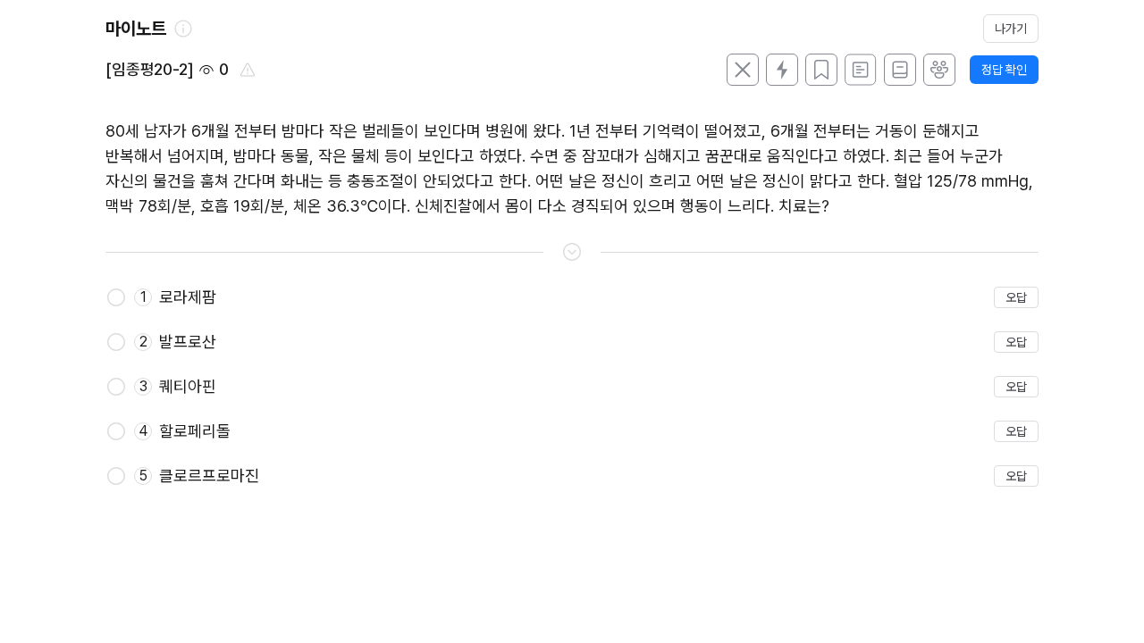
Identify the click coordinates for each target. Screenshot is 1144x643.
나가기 (1011, 28)
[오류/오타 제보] (248, 70)
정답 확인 (1004, 70)
